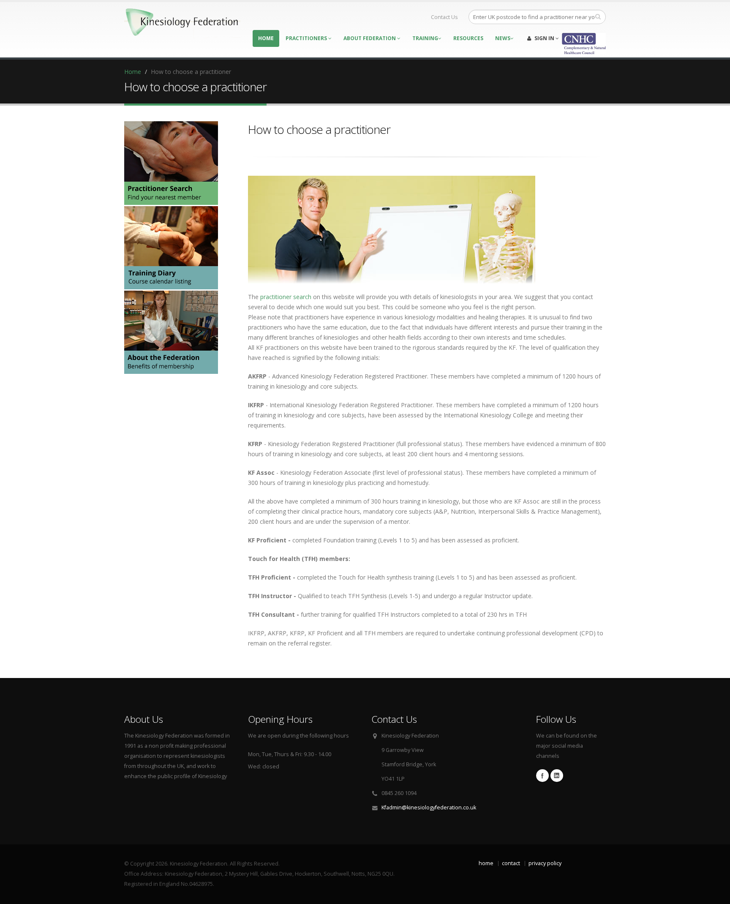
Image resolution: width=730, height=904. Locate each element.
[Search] (598, 16)
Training (425, 38)
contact (511, 863)
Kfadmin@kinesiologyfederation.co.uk (428, 807)
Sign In (544, 38)
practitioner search (285, 297)
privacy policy (544, 863)
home (486, 863)
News (502, 38)
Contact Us (444, 17)
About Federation (370, 38)
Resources (468, 38)
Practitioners (307, 38)
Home (266, 38)
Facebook (542, 775)
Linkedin (556, 775)
